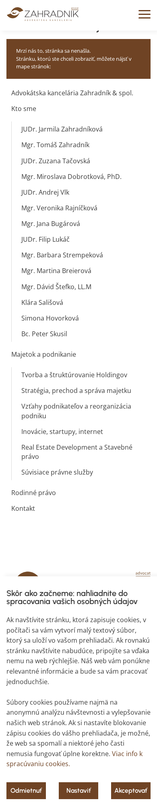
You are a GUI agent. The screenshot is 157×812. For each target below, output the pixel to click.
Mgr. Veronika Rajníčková (59, 208)
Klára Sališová (42, 302)
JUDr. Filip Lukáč (45, 239)
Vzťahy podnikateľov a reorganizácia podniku (76, 411)
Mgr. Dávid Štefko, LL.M (56, 286)
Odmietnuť (26, 790)
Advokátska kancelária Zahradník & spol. (72, 92)
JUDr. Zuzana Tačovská (55, 160)
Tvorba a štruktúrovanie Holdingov (74, 374)
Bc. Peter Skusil (44, 333)
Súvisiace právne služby (57, 472)
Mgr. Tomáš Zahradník (55, 144)
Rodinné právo (33, 492)
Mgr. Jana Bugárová (50, 223)
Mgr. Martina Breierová (56, 270)
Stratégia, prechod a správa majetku (76, 390)
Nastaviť (78, 790)
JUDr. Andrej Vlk (45, 192)
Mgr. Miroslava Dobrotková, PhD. (71, 176)
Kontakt (23, 508)
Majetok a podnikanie (43, 354)
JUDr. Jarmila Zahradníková (62, 129)
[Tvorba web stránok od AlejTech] (42, 18)
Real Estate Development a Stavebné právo (76, 452)
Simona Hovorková (50, 318)
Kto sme (23, 108)
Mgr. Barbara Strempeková (62, 255)
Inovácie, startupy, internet (62, 431)
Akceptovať (130, 790)
